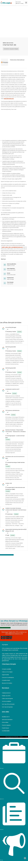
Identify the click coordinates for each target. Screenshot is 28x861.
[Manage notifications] (25, 858)
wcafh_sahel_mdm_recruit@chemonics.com (12, 247)
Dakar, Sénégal (10, 279)
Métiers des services (8, 43)
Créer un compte (20, 3)
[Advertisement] (14, 21)
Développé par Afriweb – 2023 (14, 737)
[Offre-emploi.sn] (6, 2)
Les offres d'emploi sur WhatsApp (14, 621)
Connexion (18, 1)
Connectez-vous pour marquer (11, 49)
